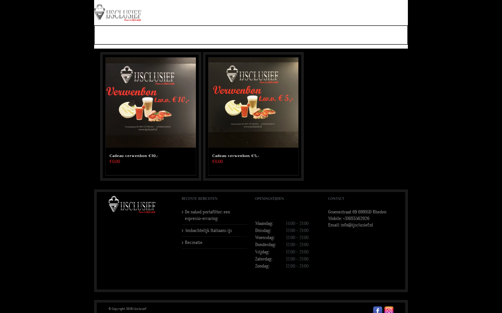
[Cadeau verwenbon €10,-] (151, 102)
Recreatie (193, 242)
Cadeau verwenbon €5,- (236, 155)
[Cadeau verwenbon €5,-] (253, 102)
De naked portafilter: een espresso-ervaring (207, 215)
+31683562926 (356, 218)
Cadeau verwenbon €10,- (134, 155)
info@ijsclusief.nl (357, 225)
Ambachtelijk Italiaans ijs (208, 230)
